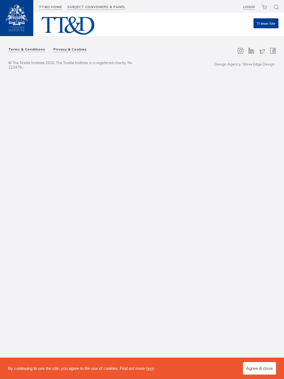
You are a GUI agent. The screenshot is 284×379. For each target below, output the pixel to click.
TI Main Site (266, 23)
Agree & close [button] (259, 368)
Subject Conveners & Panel (96, 7)
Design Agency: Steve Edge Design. (245, 64)
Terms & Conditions (26, 49)
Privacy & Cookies (70, 49)
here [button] (150, 368)
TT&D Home (50, 7)
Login (249, 7)
